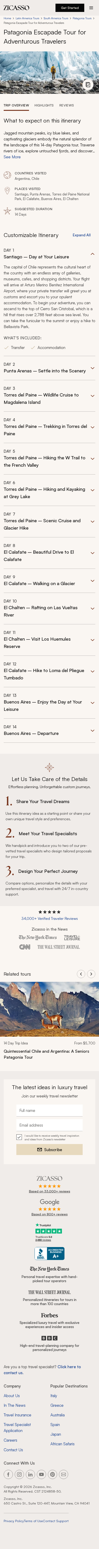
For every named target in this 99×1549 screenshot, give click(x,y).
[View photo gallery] (87, 84)
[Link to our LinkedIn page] (30, 1474)
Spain (55, 1424)
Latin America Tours (27, 18)
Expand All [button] (82, 235)
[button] (49, 302)
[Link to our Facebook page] (8, 1474)
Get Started (70, 8)
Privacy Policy (14, 1521)
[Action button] (91, 8)
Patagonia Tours (82, 18)
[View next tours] (91, 974)
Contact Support (56, 1521)
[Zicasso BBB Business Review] (50, 1253)
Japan (55, 1434)
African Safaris (62, 1443)
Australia (57, 1414)
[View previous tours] (81, 974)
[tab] (16, 105)
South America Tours (56, 18)
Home (7, 18)
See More (12, 156)
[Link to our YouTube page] (41, 1474)
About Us (12, 1395)
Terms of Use (33, 1521)
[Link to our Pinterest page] (52, 1474)
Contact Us (13, 1449)
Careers (10, 1440)
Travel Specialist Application (17, 1427)
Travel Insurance (17, 1414)
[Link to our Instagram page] (19, 1474)
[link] (49, 1024)
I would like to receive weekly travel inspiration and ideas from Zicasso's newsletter (52, 1137)
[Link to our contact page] (63, 1474)
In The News (15, 1405)
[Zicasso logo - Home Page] (16, 8)
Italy (53, 1395)
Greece (57, 1405)
